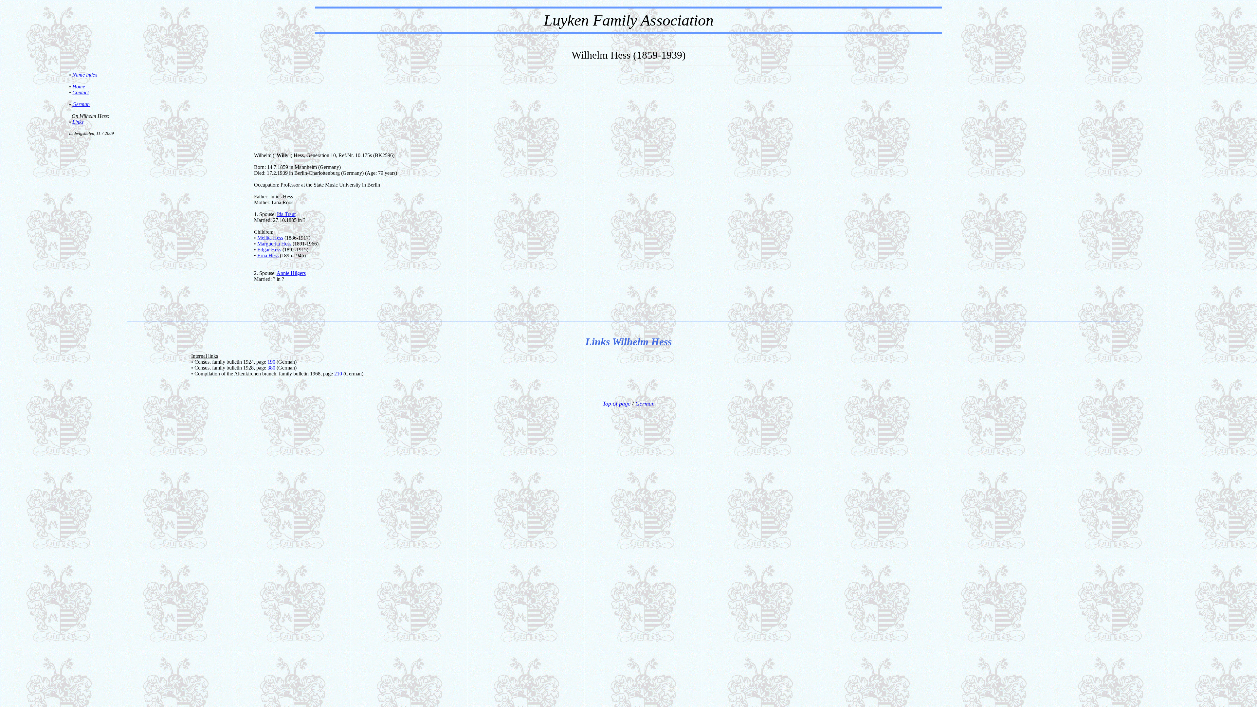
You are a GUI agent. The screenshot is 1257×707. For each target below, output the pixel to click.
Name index (84, 75)
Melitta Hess (270, 238)
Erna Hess (268, 255)
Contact (80, 92)
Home (78, 86)
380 (271, 368)
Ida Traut (286, 214)
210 (338, 373)
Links (77, 122)
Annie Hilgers (291, 273)
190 (271, 362)
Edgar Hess (269, 249)
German (81, 104)
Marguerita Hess (274, 243)
